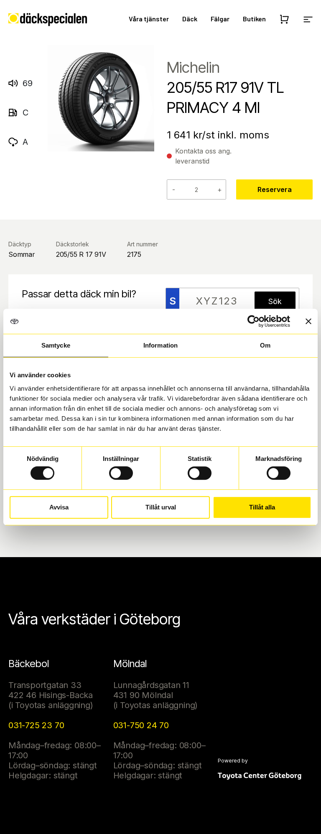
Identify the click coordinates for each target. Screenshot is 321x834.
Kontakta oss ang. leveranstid (203, 156)
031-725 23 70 (36, 725)
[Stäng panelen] (308, 321)
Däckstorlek (72, 244)
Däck (189, 19)
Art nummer (142, 244)
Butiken (254, 19)
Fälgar (220, 19)
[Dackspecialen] (47, 19)
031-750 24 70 (141, 725)
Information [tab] (160, 345)
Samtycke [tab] (55, 345)
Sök (275, 301)
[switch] (121, 473)
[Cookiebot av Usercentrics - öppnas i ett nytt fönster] (253, 321)
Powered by (233, 761)
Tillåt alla (262, 507)
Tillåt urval (160, 507)
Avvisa (59, 507)
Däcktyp (19, 244)
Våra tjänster (149, 19)
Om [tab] (265, 345)
